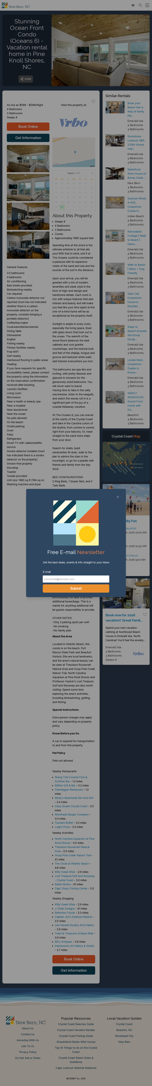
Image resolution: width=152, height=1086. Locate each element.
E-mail (47, 571)
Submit (76, 588)
